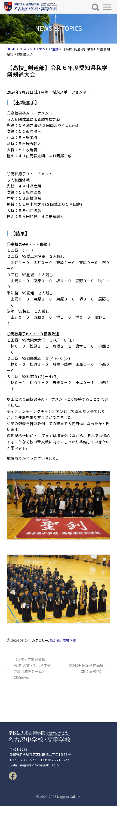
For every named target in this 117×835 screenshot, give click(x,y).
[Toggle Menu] (107, 7)
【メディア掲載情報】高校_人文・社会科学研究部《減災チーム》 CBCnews (32, 668)
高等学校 (69, 640)
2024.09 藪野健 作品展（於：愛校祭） (85, 668)
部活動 (55, 640)
